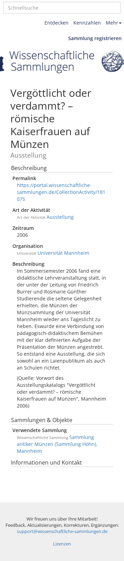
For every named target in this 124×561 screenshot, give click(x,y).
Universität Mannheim (63, 253)
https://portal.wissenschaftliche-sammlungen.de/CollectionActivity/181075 (61, 192)
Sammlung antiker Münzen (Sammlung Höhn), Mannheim (57, 444)
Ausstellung (60, 217)
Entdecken (56, 22)
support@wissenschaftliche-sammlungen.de (62, 531)
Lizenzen (62, 544)
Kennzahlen (87, 22)
